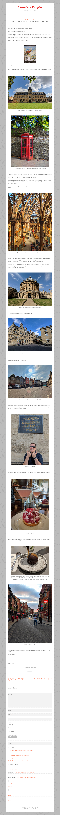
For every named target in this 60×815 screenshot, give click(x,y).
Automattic (34, 808)
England (27, 19)
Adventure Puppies (30, 7)
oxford (33, 667)
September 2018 (11, 786)
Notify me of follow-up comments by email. (11, 725)
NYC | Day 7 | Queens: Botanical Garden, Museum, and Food (19, 752)
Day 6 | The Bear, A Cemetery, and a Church (42, 679)
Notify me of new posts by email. (11, 731)
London (9, 795)
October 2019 (10, 783)
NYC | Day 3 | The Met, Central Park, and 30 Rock (24, 766)
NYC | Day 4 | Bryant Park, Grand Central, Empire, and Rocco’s (19, 760)
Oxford (33, 19)
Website (10, 719)
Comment (11, 694)
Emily (33, 24)
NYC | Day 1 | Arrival (13, 769)
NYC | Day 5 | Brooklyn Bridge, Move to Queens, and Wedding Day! (20, 758)
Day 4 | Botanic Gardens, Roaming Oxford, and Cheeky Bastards (17, 679)
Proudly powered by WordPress (30, 807)
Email (10, 714)
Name (9, 710)
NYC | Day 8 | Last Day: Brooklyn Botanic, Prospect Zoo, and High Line (20, 750)
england (27, 667)
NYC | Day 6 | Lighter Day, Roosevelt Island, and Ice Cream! (18, 755)
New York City (10, 797)
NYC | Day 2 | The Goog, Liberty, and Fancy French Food (24, 772)
